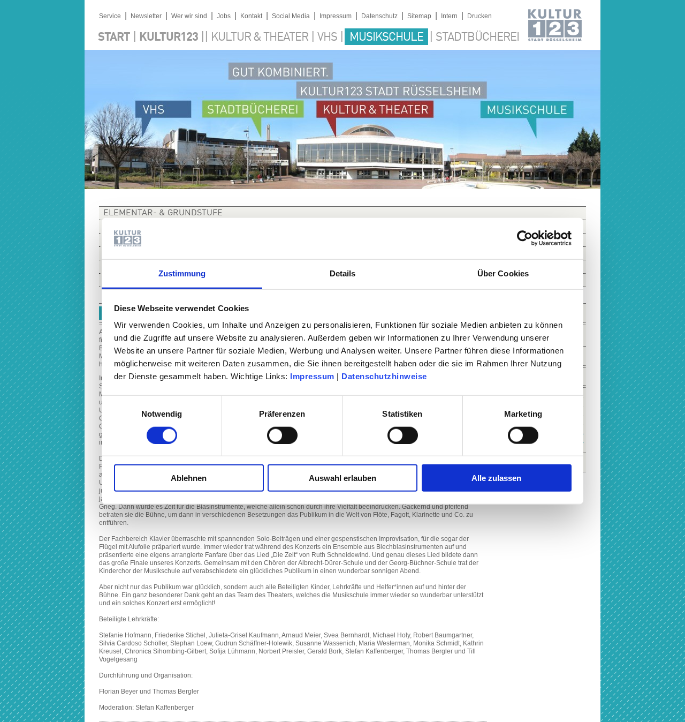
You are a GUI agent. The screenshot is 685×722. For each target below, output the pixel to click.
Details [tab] (343, 273)
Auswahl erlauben (342, 478)
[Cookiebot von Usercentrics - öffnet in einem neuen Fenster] (525, 238)
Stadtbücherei (477, 37)
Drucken (479, 16)
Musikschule (386, 37)
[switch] (282, 434)
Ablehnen (189, 478)
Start (114, 37)
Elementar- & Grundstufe (163, 213)
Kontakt (251, 16)
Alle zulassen (496, 478)
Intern (449, 16)
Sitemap (419, 16)
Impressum (312, 376)
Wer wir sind (189, 16)
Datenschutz (379, 16)
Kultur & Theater (259, 37)
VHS (327, 37)
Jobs (224, 16)
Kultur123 (168, 37)
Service (110, 16)
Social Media (291, 16)
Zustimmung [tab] (182, 273)
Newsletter (146, 16)
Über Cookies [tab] (503, 273)
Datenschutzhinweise (384, 376)
